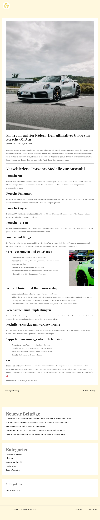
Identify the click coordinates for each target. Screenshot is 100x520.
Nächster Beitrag (89, 391)
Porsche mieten (52, 319)
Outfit (19, 490)
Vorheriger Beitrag (11, 391)
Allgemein (9, 458)
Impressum (93, 509)
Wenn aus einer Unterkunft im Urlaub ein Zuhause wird (25, 426)
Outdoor (14, 490)
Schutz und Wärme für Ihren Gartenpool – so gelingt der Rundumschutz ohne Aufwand (37, 422)
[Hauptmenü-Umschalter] (95, 5)
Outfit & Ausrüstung (13, 470)
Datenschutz (79, 509)
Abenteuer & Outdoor (15, 144)
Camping (8, 490)
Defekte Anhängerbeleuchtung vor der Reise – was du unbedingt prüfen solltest (35, 434)
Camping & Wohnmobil (14, 462)
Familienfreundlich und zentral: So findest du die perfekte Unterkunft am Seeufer (35, 430)
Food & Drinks (11, 466)
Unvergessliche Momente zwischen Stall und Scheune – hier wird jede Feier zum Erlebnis (38, 418)
